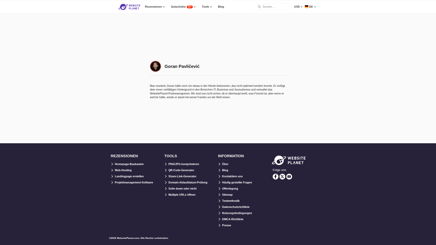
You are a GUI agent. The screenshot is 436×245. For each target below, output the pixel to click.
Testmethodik (231, 200)
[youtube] (289, 176)
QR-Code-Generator (181, 170)
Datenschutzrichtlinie (236, 207)
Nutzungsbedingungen (237, 213)
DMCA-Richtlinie (232, 219)
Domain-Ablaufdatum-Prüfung (187, 182)
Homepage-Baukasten (129, 164)
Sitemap (227, 194)
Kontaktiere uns (232, 176)
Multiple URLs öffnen (182, 194)
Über (225, 164)
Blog (225, 170)
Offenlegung (230, 188)
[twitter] (282, 176)
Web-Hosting (123, 170)
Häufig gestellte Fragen (237, 182)
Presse (226, 225)
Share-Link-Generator (182, 176)
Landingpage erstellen (129, 176)
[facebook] (275, 176)
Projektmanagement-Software (134, 182)
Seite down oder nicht (182, 188)
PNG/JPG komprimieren (183, 164)
